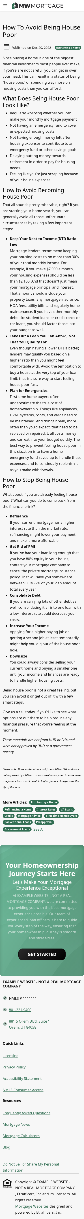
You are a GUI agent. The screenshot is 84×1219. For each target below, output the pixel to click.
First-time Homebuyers (61, 816)
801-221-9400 (20, 1009)
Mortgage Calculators (21, 1135)
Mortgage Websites (32, 1206)
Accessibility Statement (22, 1078)
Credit (8, 816)
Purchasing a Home (44, 802)
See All (38, 829)
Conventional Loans (17, 822)
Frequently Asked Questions (26, 1113)
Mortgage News (16, 1124)
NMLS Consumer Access (23, 1089)
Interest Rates (46, 809)
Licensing (11, 1055)
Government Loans (17, 829)
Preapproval (44, 822)
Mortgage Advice (29, 816)
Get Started (42, 954)
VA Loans (67, 809)
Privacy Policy (14, 1067)
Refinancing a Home (68, 47)
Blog (6, 1147)
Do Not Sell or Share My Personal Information (31, 1167)
